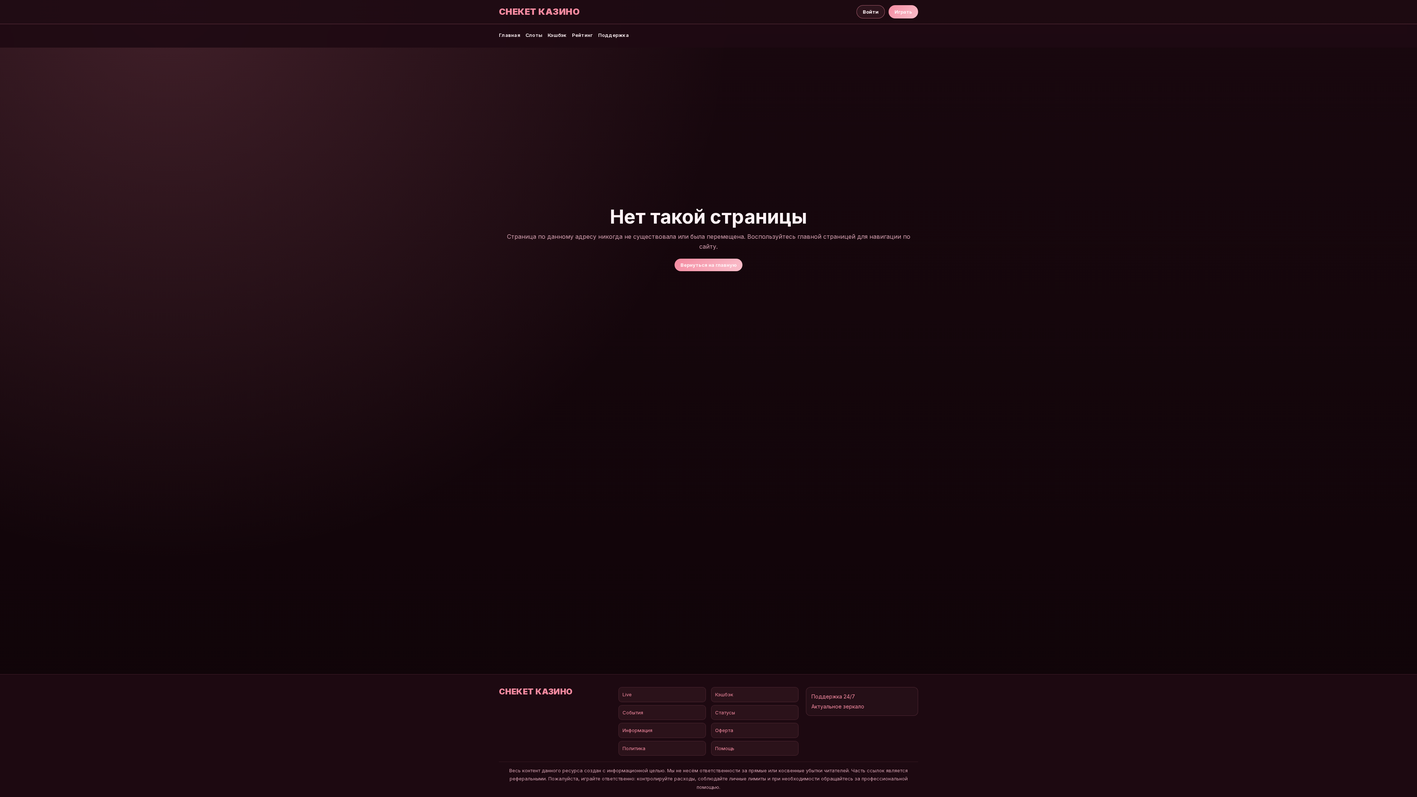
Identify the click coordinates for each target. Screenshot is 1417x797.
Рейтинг (582, 35)
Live (627, 694)
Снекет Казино (539, 12)
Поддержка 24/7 (833, 696)
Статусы (725, 712)
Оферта (724, 730)
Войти (871, 12)
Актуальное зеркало (837, 706)
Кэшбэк (557, 35)
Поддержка (613, 35)
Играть (903, 12)
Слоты (533, 35)
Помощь (724, 748)
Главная (509, 35)
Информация (637, 730)
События (633, 712)
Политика (634, 748)
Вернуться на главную (708, 265)
